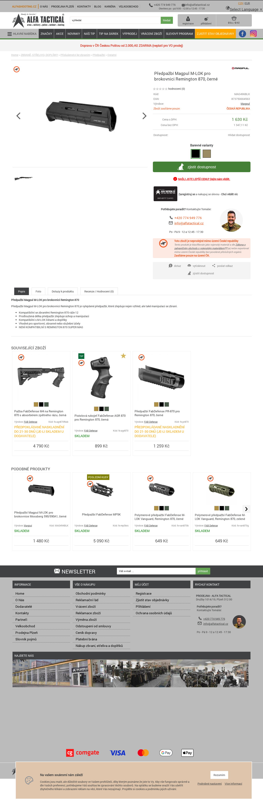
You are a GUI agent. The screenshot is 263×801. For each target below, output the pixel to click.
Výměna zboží (86, 619)
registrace (188, 23)
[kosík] (234, 19)
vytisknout (199, 266)
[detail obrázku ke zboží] (81, 115)
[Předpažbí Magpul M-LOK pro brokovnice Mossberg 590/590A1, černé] (41, 504)
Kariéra (110, 6)
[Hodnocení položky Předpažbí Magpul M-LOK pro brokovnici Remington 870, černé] (160, 88)
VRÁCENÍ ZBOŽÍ (151, 34)
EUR (247, 3)
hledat (167, 20)
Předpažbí (99, 55)
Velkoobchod (25, 626)
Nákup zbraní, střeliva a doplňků (99, 645)
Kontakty (22, 613)
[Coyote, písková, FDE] (36, 406)
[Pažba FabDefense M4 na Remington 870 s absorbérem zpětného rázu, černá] (41, 400)
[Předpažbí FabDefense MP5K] (101, 504)
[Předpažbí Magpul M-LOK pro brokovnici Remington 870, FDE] (207, 154)
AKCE (60, 34)
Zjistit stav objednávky (215, 34)
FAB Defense (30, 421)
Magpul (245, 103)
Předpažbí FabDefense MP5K (101, 514)
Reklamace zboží (88, 613)
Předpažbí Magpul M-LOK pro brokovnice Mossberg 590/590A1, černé (40, 514)
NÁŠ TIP (89, 34)
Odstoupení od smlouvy (93, 626)
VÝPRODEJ (129, 34)
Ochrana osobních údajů (154, 613)
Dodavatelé (23, 606)
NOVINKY (74, 34)
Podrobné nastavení (210, 783)
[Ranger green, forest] (46, 406)
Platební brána (86, 639)
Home (14, 55)
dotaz (177, 266)
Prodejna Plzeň (26, 632)
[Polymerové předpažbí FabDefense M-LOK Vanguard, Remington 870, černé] (161, 504)
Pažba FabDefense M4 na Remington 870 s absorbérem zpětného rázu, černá (40, 413)
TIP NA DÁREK (108, 34)
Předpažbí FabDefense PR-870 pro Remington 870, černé (157, 413)
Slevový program (179, 34)
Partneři (21, 619)
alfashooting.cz (24, 6)
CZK (240, 3)
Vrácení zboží (86, 606)
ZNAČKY (46, 34)
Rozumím (219, 775)
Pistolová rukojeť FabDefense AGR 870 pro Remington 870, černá (100, 417)
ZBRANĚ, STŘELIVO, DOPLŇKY (39, 55)
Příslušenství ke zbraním (75, 55)
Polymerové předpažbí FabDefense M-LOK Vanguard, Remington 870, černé (160, 517)
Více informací (233, 783)
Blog (97, 6)
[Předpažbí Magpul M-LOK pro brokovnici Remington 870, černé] (195, 154)
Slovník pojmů (26, 639)
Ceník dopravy (86, 632)
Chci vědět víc (229, 194)
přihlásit (203, 571)
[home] (38, 27)
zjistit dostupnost (202, 167)
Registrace (144, 593)
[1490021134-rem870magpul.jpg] (23, 188)
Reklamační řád (87, 600)
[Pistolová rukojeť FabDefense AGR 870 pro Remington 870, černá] (101, 400)
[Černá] (41, 406)
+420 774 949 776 (188, 218)
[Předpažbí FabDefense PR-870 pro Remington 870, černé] (161, 400)
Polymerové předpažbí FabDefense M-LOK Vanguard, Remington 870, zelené (220, 517)
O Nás (19, 600)
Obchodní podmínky (91, 593)
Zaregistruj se (186, 194)
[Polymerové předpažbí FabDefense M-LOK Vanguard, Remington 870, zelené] (221, 504)
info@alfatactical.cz (189, 223)
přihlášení (206, 23)
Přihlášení (143, 606)
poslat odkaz (225, 266)
